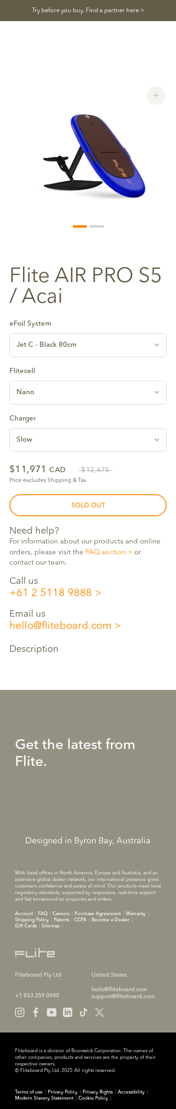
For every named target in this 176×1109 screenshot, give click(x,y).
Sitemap (51, 926)
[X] (99, 1012)
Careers (61, 913)
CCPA (80, 920)
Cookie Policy (93, 1098)
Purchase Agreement (98, 913)
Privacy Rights (98, 1092)
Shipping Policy (32, 920)
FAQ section (105, 552)
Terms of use (29, 1092)
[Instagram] (19, 1012)
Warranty (135, 913)
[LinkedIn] (67, 1012)
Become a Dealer (111, 920)
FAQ (42, 913)
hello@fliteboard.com (60, 626)
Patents (61, 920)
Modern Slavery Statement (44, 1098)
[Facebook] (35, 1012)
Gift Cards (26, 926)
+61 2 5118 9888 (50, 593)
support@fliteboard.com (123, 997)
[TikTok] (83, 1012)
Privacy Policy (62, 1092)
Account (24, 913)
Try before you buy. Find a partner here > (88, 11)
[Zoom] (156, 95)
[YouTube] (51, 1012)
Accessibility (131, 1092)
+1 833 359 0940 (37, 996)
